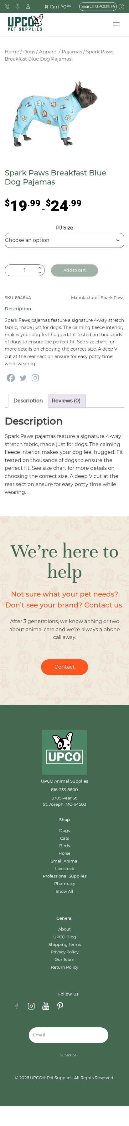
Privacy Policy (65, 952)
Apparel (48, 52)
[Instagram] (35, 377)
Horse (64, 853)
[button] (54, 6)
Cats (64, 838)
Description (28, 401)
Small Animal (65, 861)
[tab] (28, 401)
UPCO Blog (64, 937)
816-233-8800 (64, 789)
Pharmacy (64, 883)
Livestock (64, 868)
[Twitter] (23, 377)
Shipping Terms (65, 944)
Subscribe (68, 1055)
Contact (64, 667)
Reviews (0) (66, 401)
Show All (64, 891)
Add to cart (75, 270)
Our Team (64, 959)
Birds (64, 845)
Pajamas (72, 52)
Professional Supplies (64, 876)
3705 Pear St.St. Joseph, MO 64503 (64, 801)
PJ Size (64, 228)
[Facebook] (10, 377)
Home (12, 52)
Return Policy (64, 967)
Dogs (29, 52)
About (64, 929)
